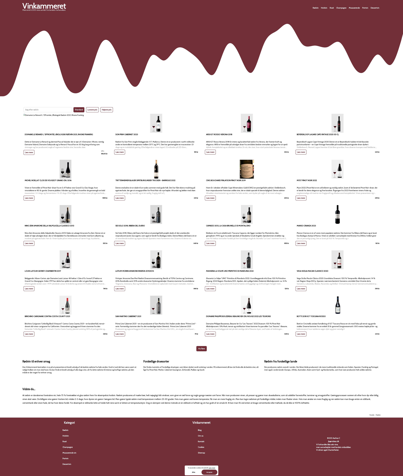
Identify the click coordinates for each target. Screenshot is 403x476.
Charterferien (333, 450)
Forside (372, 415)
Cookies (201, 447)
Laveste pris (92, 110)
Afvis (193, 472)
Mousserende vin (69, 453)
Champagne (341, 8)
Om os (200, 436)
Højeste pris (106, 110)
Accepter (209, 472)
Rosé (332, 8)
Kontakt (201, 441)
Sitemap (201, 453)
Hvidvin (324, 8)
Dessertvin (375, 8)
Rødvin (316, 8)
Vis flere (201, 349)
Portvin (365, 8)
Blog (200, 430)
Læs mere (29, 152)
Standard (79, 110)
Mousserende (354, 8)
